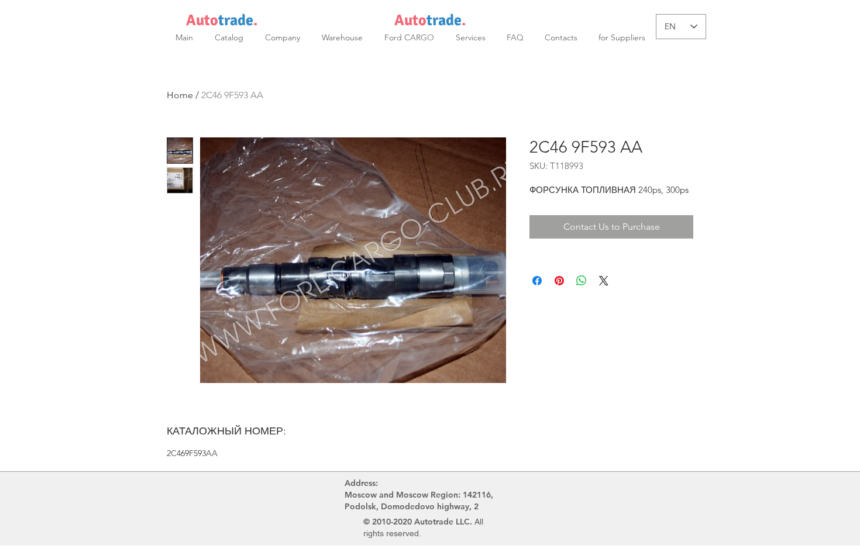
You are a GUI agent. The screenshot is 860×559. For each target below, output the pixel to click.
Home (180, 95)
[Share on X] (604, 281)
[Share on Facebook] (537, 281)
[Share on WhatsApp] (582, 281)
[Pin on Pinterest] (559, 281)
